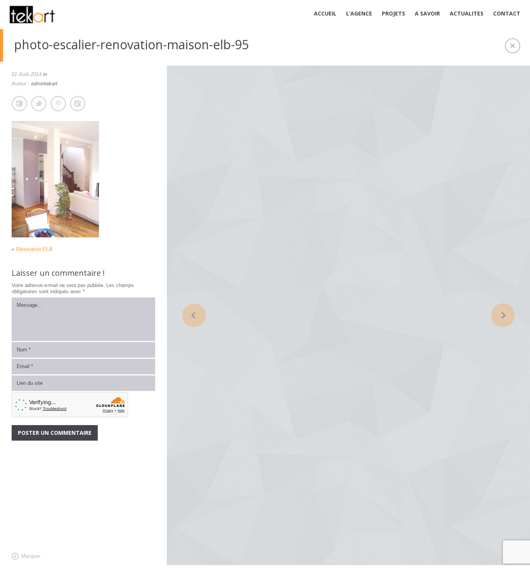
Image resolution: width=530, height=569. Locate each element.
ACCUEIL (325, 13)
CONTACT (506, 13)
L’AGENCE (359, 13)
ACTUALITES (466, 13)
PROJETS (393, 13)
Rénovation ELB (34, 249)
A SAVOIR (427, 13)
